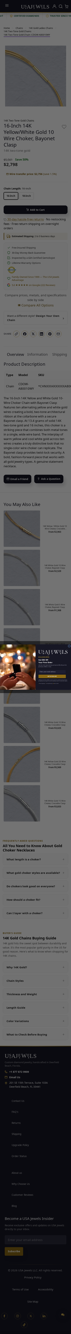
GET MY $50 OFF (52, 676)
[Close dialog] (69, 646)
